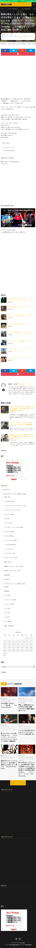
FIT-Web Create (14, 944)
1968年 (4, 699)
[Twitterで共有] (13, 50)
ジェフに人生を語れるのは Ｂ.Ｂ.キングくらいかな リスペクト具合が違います (26, 732)
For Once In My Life (11, 699)
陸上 (5, 579)
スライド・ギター (18, 37)
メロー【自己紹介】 (25, 8)
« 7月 (4, 655)
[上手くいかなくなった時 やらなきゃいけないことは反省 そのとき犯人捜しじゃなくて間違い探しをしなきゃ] (5, 410)
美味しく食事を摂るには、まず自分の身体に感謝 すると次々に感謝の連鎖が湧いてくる (26, 707)
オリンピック (7, 514)
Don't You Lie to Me (8, 35)
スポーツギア (7, 531)
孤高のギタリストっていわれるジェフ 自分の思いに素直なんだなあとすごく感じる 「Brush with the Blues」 (9, 764)
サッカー (6, 523)
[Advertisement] (18, 78)
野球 (5, 575)
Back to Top (18, 783)
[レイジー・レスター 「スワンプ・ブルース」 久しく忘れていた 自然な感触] (5, 425)
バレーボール (7, 549)
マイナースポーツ (8, 553)
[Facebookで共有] (5, 50)
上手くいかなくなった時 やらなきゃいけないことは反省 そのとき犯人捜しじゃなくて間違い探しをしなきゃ (22, 408)
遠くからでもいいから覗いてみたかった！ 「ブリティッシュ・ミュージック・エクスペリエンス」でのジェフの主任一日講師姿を (9, 737)
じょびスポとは (8, 501)
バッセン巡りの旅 (8, 544)
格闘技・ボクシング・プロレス (12, 566)
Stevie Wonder (4, 701)
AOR (5, 586)
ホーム (2, 8)
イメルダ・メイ (6, 726)
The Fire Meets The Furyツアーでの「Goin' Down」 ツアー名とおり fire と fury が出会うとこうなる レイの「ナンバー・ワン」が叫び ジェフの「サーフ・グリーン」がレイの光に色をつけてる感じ (21, 299)
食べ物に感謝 (21, 702)
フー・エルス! (10, 758)
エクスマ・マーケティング (11, 510)
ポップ (6, 608)
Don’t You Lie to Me (9, 150)
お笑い (6, 497)
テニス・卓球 (7, 536)
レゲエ (6, 617)
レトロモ (22, 942)
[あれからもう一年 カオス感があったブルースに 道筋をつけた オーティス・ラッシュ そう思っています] (5, 438)
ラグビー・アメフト (9, 557)
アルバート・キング (18, 35)
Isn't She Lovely (23, 699)
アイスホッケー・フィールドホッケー (14, 505)
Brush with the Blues (7, 757)
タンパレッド (26, 37)
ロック (6, 621)
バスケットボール (8, 540)
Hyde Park (22, 757)
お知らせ (5, 489)
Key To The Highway (25, 726)
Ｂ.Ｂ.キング (27, 728)
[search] (34, 666)
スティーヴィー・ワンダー (26, 701)
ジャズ (6, 595)
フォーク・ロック (8, 599)
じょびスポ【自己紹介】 (12, 8)
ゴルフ (6, 518)
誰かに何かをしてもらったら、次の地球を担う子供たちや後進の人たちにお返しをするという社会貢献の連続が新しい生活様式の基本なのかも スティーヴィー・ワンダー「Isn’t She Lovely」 (26, 769)
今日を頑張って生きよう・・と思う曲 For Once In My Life (9, 705)
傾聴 (9, 701)
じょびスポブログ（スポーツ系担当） (12, 494)
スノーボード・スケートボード (12, 527)
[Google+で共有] (22, 50)
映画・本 (6, 562)
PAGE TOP (33, 917)
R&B (12, 34)
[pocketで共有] (18, 54)
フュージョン (7, 604)
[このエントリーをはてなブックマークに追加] (31, 50)
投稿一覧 (21, 384)
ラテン (6, 612)
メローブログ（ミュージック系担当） (12, 583)
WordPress (28, 944)
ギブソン (26, 35)
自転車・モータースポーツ (11, 570)
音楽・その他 (7, 625)
